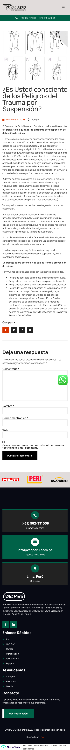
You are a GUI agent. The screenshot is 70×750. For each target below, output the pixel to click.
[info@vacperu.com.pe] (35, 542)
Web (5, 430)
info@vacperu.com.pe (35, 550)
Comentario (10, 369)
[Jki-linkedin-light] (13, 624)
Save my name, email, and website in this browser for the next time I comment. (33, 446)
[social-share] (5, 330)
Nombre (8, 406)
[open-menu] (63, 6)
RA (42, 736)
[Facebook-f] (5, 624)
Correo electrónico (15, 418)
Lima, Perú (35, 576)
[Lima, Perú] (35, 568)
